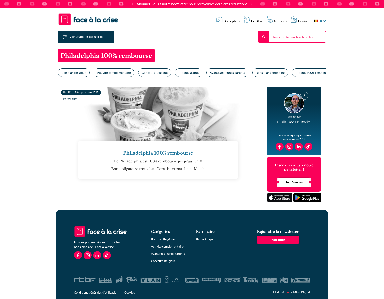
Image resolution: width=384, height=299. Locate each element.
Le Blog (256, 21)
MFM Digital (301, 292)
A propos (280, 21)
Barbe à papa (204, 239)
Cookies (129, 292)
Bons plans (232, 21)
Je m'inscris (294, 182)
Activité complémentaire (114, 72)
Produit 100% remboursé (312, 72)
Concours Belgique (155, 72)
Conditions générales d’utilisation (96, 292)
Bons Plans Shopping (270, 72)
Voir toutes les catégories (86, 36)
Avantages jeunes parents (227, 72)
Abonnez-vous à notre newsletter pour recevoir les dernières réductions (192, 4)
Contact (303, 21)
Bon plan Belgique (73, 72)
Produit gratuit (188, 72)
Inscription (278, 239)
